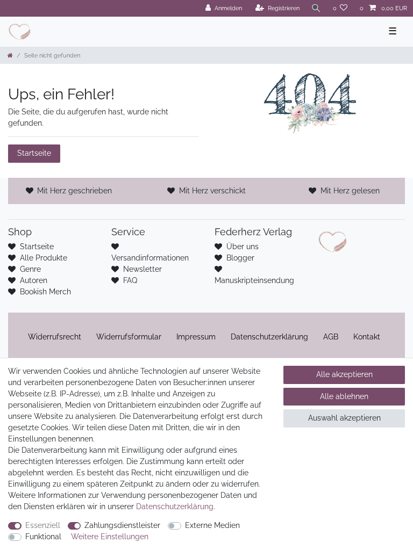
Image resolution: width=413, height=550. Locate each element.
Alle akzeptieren (344, 374)
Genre (30, 269)
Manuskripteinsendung (254, 280)
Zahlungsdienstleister (122, 525)
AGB (330, 336)
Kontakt (366, 336)
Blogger (240, 258)
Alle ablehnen (344, 396)
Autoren (33, 280)
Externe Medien (212, 525)
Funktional (43, 536)
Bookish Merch (45, 291)
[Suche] (316, 8)
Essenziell (42, 525)
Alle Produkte (43, 258)
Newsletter (142, 269)
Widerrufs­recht (54, 336)
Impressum (196, 336)
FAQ (130, 280)
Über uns (242, 246)
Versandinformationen (150, 258)
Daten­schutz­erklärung (269, 336)
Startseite (34, 153)
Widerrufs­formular (128, 336)
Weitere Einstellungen (109, 536)
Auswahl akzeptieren (344, 418)
